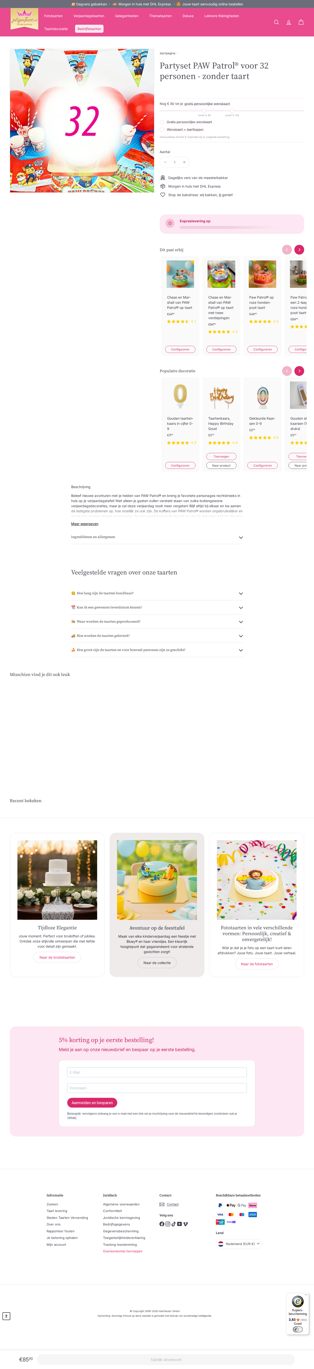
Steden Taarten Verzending (67, 1218)
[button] (6, 1316)
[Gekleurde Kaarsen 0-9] (262, 412)
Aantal (165, 152)
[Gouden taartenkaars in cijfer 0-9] (180, 415)
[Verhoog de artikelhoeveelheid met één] (184, 162)
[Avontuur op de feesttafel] (157, 880)
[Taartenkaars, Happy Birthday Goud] (221, 415)
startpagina (167, 53)
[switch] (298, 1329)
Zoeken (52, 1204)
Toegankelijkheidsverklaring (124, 1238)
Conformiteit (112, 1211)
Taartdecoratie (56, 29)
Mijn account (56, 1244)
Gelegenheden (126, 16)
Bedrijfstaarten (89, 29)
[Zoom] (82, 120)
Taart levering (57, 1211)
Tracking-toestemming (120, 1244)
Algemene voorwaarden (121, 1204)
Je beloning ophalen (62, 1238)
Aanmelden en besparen (92, 1102)
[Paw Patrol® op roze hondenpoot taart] (262, 294)
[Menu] (306, 1296)
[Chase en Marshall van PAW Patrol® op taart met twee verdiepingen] (221, 299)
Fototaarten (53, 16)
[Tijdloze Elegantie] (57, 880)
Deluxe (188, 16)
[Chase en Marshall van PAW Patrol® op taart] (180, 294)
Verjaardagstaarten (88, 16)
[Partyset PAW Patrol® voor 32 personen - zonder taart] (32, 728)
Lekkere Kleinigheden (221, 16)
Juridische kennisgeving (121, 1218)
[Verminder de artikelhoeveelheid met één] (165, 162)
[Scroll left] (287, 250)
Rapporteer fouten (61, 1231)
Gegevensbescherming (121, 1231)
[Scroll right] (299, 250)
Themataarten (160, 16)
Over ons (54, 1224)
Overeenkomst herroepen (123, 1251)
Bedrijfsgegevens (116, 1224)
